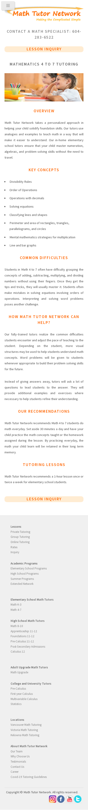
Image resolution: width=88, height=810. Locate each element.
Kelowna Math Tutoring (25, 735)
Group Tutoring (20, 537)
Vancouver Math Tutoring (26, 725)
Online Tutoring (20, 542)
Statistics (16, 704)
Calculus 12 (18, 651)
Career (15, 772)
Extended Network (22, 584)
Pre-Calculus (18, 689)
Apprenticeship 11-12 (24, 631)
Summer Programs (22, 579)
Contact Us (17, 767)
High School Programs (25, 574)
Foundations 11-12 (22, 636)
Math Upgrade (19, 672)
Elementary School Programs (29, 568)
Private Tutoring (20, 532)
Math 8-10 (17, 626)
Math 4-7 (16, 610)
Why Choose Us (20, 756)
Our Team (17, 751)
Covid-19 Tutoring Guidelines (29, 777)
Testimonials (18, 761)
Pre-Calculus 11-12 (22, 641)
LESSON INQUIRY (44, 49)
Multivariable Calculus (24, 699)
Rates (14, 547)
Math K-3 (16, 604)
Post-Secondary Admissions (28, 646)
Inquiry (15, 552)
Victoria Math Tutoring (24, 730)
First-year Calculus (22, 694)
